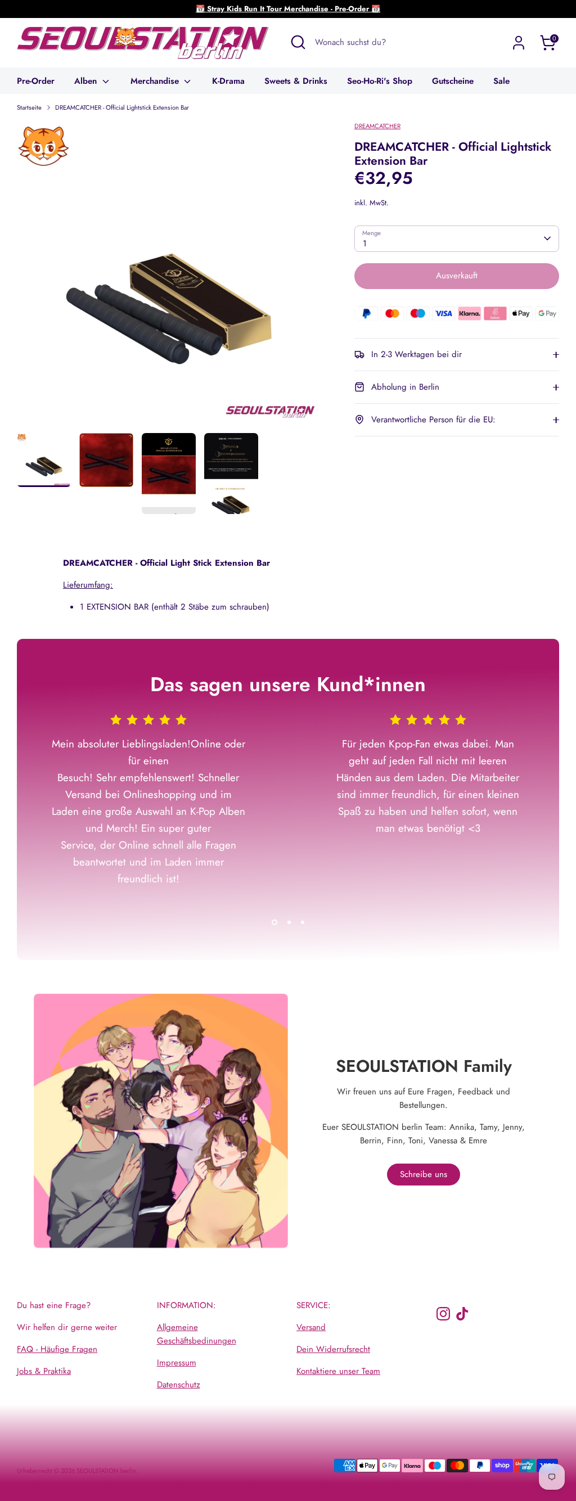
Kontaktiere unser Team (338, 1371)
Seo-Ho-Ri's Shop (379, 81)
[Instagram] (443, 1313)
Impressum (176, 1362)
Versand (311, 1327)
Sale (501, 81)
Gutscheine (453, 81)
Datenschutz (178, 1384)
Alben (87, 81)
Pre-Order (36, 81)
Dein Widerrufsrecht (333, 1349)
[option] (169, 277)
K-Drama (228, 81)
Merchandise (156, 81)
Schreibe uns (423, 1174)
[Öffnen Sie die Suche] (298, 42)
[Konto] (518, 42)
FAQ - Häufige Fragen (57, 1349)
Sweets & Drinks (295, 81)
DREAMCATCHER (377, 125)
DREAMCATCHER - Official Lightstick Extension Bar (122, 107)
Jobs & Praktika (44, 1371)
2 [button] (289, 922)
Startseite (29, 107)
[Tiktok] (462, 1313)
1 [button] (274, 922)
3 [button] (302, 922)
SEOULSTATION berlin (106, 1470)
